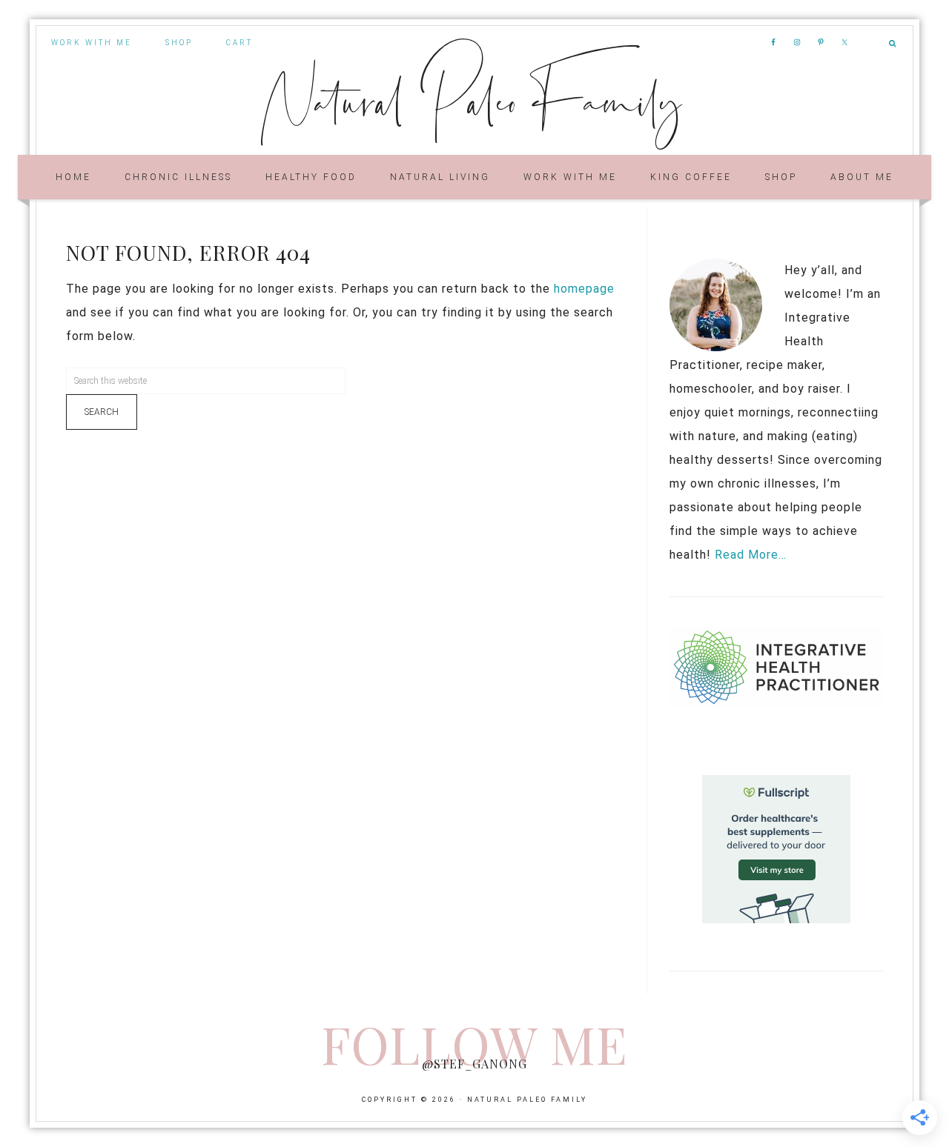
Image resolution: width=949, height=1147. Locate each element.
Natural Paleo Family (475, 98)
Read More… (751, 555)
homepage (584, 289)
